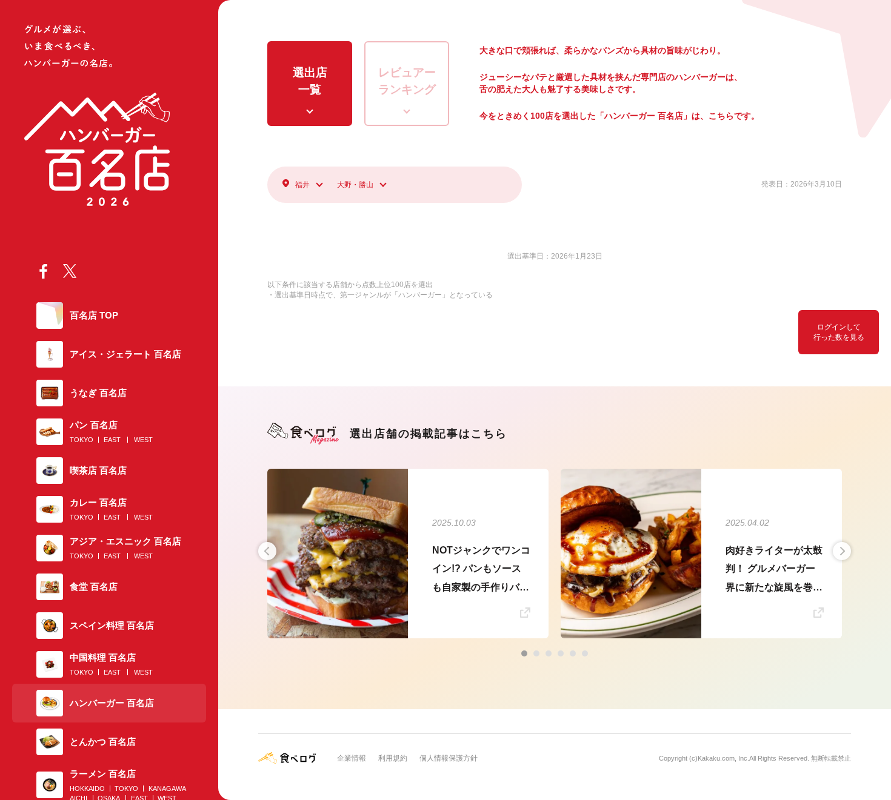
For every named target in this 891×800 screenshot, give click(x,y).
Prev (267, 551)
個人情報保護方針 (448, 758)
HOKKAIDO (87, 788)
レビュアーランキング (407, 81)
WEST (143, 439)
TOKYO (81, 439)
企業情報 (351, 758)
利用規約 (392, 758)
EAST (112, 439)
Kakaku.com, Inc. (723, 758)
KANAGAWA (167, 788)
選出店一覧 (310, 81)
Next (842, 551)
